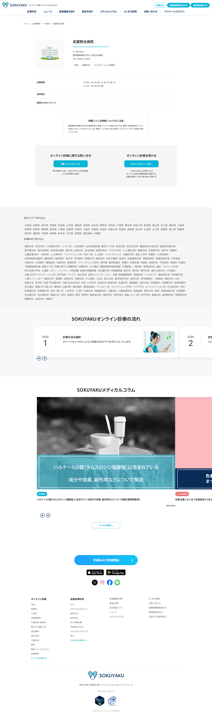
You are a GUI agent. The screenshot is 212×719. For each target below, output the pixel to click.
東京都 (128, 225)
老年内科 (118, 294)
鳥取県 (122, 229)
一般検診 (158, 278)
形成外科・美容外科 (107, 282)
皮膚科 (70, 294)
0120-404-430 (72, 164)
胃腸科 (59, 278)
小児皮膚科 (79, 246)
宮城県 (53, 225)
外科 (52, 290)
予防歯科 (164, 262)
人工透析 (98, 254)
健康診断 (138, 274)
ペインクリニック (113, 254)
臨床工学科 (141, 254)
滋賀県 (69, 229)
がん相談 (89, 278)
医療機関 (36, 23)
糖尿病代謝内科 (168, 246)
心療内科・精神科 (38, 622)
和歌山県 (112, 229)
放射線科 (138, 290)
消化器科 (29, 286)
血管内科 (78, 250)
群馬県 (103, 225)
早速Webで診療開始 (106, 560)
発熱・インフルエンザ (40, 649)
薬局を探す (87, 11)
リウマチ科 (138, 286)
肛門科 (38, 282)
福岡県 (36, 233)
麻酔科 (49, 298)
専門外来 (145, 270)
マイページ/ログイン (174, 11)
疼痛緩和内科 (134, 258)
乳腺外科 (123, 282)
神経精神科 (148, 258)
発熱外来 (29, 246)
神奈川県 (137, 225)
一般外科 (44, 254)
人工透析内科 (129, 250)
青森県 (36, 225)
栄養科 (125, 262)
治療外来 (79, 278)
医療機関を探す (67, 11)
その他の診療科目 (78, 640)
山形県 (69, 225)
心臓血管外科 (125, 290)
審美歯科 (50, 262)
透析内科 (134, 278)
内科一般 (88, 254)
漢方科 (69, 258)
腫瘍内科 (142, 250)
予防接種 (74, 270)
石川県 (164, 225)
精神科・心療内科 (62, 286)
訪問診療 (134, 262)
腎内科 (135, 270)
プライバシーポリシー (106, 691)
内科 (182, 286)
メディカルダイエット (79, 608)
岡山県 (139, 229)
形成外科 (88, 290)
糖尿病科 (49, 258)
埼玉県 (111, 225)
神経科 (173, 262)
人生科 (99, 278)
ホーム (26, 23)
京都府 (78, 229)
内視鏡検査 (116, 270)
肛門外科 (145, 294)
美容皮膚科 (89, 286)
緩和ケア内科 (108, 246)
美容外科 (107, 294)
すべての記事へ (106, 525)
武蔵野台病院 (58, 23)
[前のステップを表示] (39, 358)
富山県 (155, 225)
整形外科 (148, 290)
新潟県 (147, 225)
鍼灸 (158, 266)
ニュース (47, 11)
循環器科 (133, 282)
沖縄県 (97, 233)
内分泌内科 (173, 286)
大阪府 (86, 229)
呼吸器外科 (43, 290)
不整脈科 (126, 266)
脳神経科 (59, 258)
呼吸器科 (155, 282)
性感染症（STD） (77, 626)
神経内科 (169, 278)
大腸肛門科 (128, 254)
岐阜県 (36, 229)
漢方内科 (144, 282)
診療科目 (31, 11)
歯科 (157, 290)
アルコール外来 (170, 266)
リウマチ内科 (114, 250)
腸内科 (69, 250)
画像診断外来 (163, 258)
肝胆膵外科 (154, 250)
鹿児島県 (87, 233)
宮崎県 (78, 233)
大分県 (69, 233)
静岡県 (44, 229)
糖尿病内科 (96, 294)
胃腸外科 (89, 258)
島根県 (130, 229)
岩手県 (44, 225)
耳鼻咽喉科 (180, 282)
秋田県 (61, 225)
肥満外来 (71, 262)
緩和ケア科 (47, 266)
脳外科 (127, 270)
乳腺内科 (61, 262)
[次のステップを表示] (45, 358)
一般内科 (137, 266)
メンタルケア (150, 274)
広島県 (147, 229)
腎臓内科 (29, 298)
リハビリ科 (66, 246)
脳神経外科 (181, 294)
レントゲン (63, 270)
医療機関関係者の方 (178, 5)
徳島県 (164, 229)
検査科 (152, 254)
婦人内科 (108, 278)
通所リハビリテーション (99, 274)
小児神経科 (162, 254)
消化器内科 (30, 294)
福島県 (78, 225)
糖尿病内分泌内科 (149, 246)
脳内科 (165, 250)
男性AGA (74, 613)
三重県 (61, 229)
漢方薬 (103, 262)
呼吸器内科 (30, 290)
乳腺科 (182, 262)
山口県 (155, 229)
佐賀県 (44, 233)
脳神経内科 (168, 294)
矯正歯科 (77, 286)
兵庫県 (94, 229)
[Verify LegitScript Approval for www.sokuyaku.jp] (100, 701)
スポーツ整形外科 (45, 278)
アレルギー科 (102, 286)
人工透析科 (56, 254)
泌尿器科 (180, 290)
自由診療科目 (77, 599)
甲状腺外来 (177, 274)
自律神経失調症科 (34, 258)
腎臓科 (173, 250)
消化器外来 (103, 270)
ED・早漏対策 (76, 622)
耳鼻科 (144, 262)
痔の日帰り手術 (32, 270)
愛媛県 (180, 229)
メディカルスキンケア (79, 631)
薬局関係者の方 (200, 5)
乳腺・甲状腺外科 (52, 282)
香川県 (172, 229)
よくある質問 (130, 11)
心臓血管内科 (31, 254)
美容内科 (100, 258)
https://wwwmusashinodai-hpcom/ (89, 46)
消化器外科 (43, 294)
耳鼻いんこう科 (131, 294)
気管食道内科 (168, 290)
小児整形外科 (53, 246)
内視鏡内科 (167, 282)
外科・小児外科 (88, 282)
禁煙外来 (29, 282)
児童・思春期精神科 (122, 274)
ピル (72, 604)
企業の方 (160, 5)
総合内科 (82, 274)
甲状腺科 (78, 258)
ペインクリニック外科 (88, 262)
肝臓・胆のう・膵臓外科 (66, 266)
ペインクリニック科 (72, 254)
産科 (63, 294)
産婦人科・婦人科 (43, 286)
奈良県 (103, 229)
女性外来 (39, 246)
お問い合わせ (150, 11)
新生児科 (120, 246)
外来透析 (175, 258)
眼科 (78, 294)
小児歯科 (171, 270)
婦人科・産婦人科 (38, 626)
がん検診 (94, 266)
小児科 (79, 290)
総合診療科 (112, 258)
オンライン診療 (38, 599)
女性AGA (74, 617)
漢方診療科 (43, 250)
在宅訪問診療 (93, 246)
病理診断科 (101, 250)
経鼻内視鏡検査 (88, 270)
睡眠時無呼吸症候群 (110, 266)
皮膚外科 (68, 278)
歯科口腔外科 (158, 270)
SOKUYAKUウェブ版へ (141, 164)
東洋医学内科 (122, 278)
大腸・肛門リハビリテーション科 (40, 274)
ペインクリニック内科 (121, 286)
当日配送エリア (116, 607)
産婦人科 (55, 294)
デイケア (72, 274)
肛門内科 (61, 274)
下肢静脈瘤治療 (33, 266)
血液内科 (39, 298)
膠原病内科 (149, 266)
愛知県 (53, 229)
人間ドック (30, 278)
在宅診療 (89, 250)
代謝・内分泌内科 (71, 282)
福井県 (172, 225)
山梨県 (180, 225)
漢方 (72, 635)
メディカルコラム (108, 11)
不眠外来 (35, 640)
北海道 (28, 225)
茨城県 (86, 225)
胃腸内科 (156, 294)
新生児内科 (132, 246)
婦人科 (60, 290)
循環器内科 (100, 290)
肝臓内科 (83, 266)
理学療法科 (30, 250)
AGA (177, 278)
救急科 (122, 258)
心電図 (45, 270)
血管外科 (153, 262)
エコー (53, 270)
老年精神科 (146, 278)
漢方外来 (35, 635)
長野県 (28, 229)
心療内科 (112, 290)
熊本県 (61, 233)
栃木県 (94, 225)
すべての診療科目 (39, 658)
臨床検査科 (114, 262)
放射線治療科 (57, 250)
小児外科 (69, 290)
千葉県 (46, 23)
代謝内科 (29, 262)
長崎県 (53, 233)
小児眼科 (39, 262)
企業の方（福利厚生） (158, 616)
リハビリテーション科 (155, 286)
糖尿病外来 (164, 274)
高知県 (28, 233)
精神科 (85, 294)
